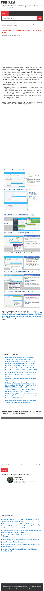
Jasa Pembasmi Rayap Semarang (13, 542)
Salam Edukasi (8, 2)
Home (22, 465)
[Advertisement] (22, 51)
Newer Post (5, 465)
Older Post (39, 465)
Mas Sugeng (19, 588)
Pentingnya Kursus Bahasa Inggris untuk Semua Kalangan (21, 539)
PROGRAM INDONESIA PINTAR (11, 35)
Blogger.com (32, 588)
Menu (5, 13)
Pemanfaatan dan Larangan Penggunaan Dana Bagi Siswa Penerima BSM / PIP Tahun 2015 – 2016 (20, 374)
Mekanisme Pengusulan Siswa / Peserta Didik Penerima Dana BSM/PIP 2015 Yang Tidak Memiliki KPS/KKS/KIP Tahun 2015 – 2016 (21, 385)
